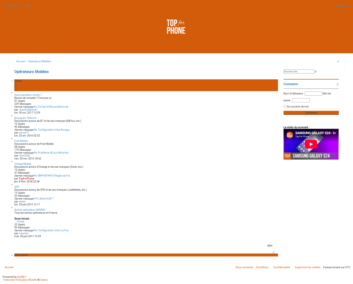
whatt (22, 201)
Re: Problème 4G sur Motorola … (52, 152)
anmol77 (24, 132)
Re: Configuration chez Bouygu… (52, 129)
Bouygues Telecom (25, 117)
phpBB (21, 276)
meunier (23, 233)
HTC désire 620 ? (43, 198)
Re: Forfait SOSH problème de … (52, 106)
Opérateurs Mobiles (31, 71)
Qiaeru (44, 279)
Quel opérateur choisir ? (28, 95)
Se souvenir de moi (298, 106)
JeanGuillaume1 (28, 109)
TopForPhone (26, 178)
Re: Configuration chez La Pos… (52, 230)
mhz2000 (24, 155)
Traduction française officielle (20, 279)
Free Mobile (21, 140)
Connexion (291, 84)
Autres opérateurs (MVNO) (29, 209)
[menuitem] (26, 5)
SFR (16, 186)
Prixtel (20, 221)
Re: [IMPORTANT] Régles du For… (53, 175)
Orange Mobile (22, 163)
